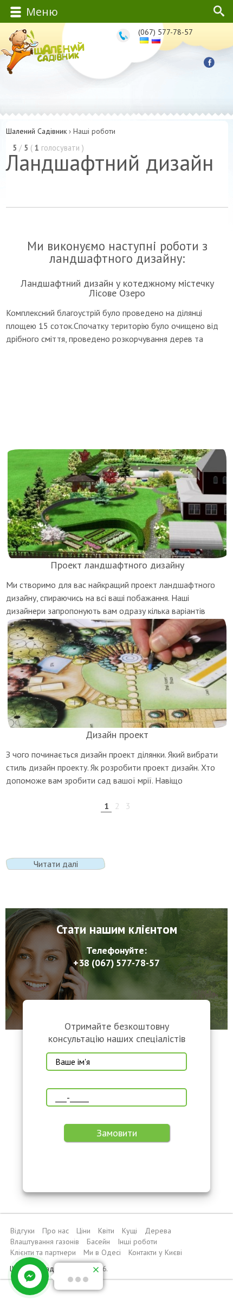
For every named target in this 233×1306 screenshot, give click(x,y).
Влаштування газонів (44, 1241)
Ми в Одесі (102, 1252)
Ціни (83, 1231)
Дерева (158, 1231)
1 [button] (106, 804)
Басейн (98, 1241)
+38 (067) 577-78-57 (116, 962)
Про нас (55, 1231)
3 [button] (128, 804)
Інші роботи (137, 1241)
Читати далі (56, 863)
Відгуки (22, 1231)
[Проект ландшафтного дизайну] (117, 504)
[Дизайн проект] (117, 673)
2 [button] (117, 804)
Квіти (106, 1231)
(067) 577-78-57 (165, 32)
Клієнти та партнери (43, 1252)
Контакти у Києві (155, 1252)
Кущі (129, 1231)
